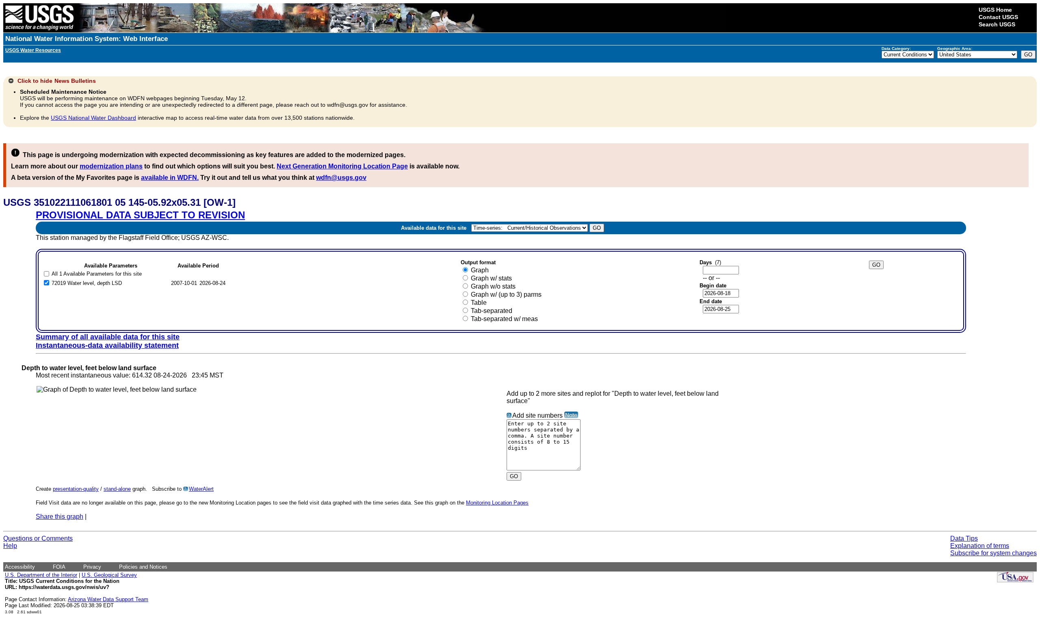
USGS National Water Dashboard (93, 117)
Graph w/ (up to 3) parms (506, 294)
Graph (480, 270)
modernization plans (111, 166)
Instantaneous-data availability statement (107, 345)
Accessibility (20, 567)
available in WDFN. (170, 177)
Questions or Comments (38, 538)
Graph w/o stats (493, 286)
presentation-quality (76, 489)
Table (479, 302)
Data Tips (964, 538)
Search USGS (997, 24)
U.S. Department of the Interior (41, 575)
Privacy (92, 567)
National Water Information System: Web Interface (86, 39)
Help (10, 545)
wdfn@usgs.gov (341, 177)
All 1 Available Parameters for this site (97, 274)
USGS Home (995, 9)
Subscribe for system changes (993, 553)
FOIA (59, 567)
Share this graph (59, 516)
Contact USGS (998, 17)
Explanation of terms (979, 545)
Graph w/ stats (491, 278)
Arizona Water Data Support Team (108, 599)
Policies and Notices (143, 567)
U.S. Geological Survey (109, 575)
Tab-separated (491, 310)
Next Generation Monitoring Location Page (342, 166)
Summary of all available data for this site (108, 337)
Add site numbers (537, 415)
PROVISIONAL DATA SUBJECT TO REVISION (140, 214)
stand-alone (117, 489)
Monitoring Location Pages (497, 503)
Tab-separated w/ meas (504, 318)
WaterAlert (201, 489)
